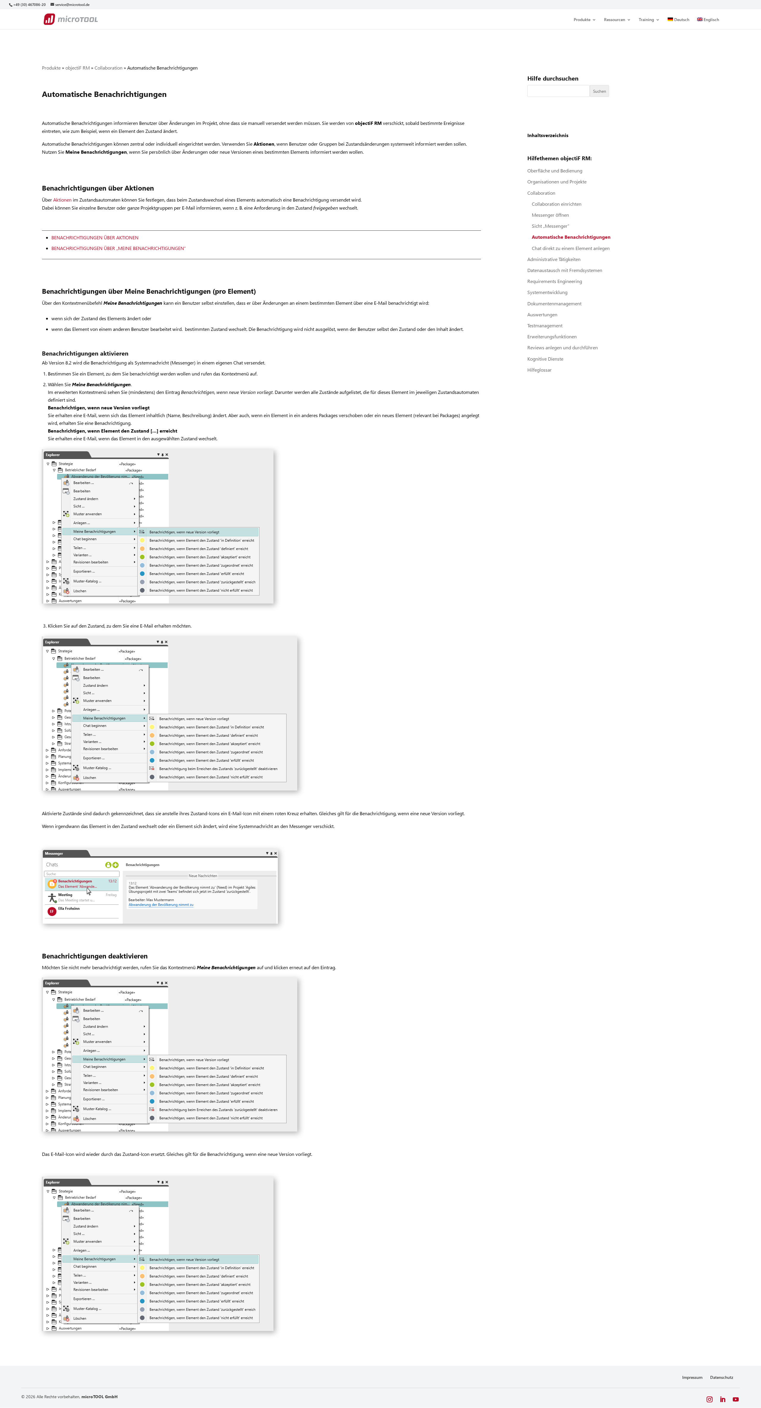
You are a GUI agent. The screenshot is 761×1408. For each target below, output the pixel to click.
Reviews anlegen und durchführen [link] (562, 347)
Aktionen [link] (62, 200)
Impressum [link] (692, 1377)
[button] (710, 1400)
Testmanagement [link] (544, 325)
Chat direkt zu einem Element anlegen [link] (571, 248)
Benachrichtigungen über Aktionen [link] (95, 237)
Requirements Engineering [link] (554, 281)
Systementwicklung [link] (547, 292)
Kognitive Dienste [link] (545, 359)
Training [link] (646, 20)
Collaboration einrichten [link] (556, 204)
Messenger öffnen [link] (550, 215)
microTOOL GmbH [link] (99, 1396)
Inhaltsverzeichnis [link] (547, 135)
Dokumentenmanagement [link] (554, 303)
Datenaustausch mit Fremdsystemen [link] (564, 270)
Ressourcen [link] (614, 20)
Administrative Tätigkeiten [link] (554, 259)
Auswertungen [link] (542, 314)
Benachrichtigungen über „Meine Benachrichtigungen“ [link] (118, 248)
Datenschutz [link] (721, 1377)
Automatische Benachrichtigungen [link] (571, 237)
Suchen (599, 91)
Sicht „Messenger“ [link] (550, 226)
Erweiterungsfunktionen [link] (552, 336)
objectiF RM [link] (77, 68)
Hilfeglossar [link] (539, 370)
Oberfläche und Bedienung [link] (554, 170)
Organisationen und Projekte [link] (557, 181)
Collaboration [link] (108, 68)
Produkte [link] (582, 20)
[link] (29, 4)
